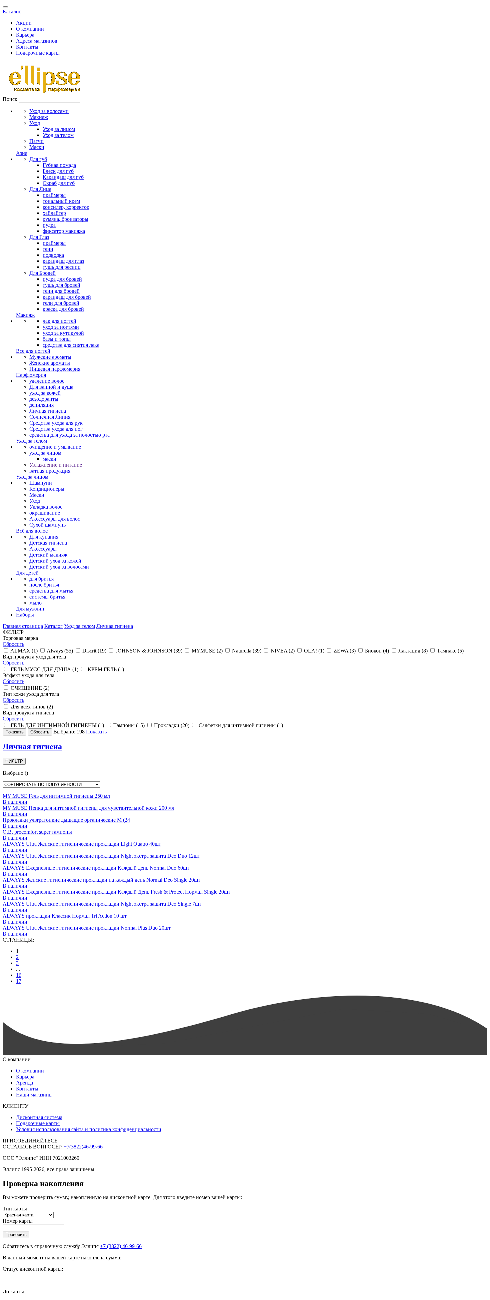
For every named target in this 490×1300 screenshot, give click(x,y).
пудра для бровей (62, 279)
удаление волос (46, 381)
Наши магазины (34, 1094)
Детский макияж (48, 555)
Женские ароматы (49, 363)
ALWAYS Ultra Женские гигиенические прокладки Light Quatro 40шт (82, 844)
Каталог (12, 11)
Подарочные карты (38, 53)
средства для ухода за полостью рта (69, 435)
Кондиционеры (46, 489)
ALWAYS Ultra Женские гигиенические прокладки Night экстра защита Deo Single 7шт (102, 904)
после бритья (44, 585)
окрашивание (44, 513)
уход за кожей (45, 393)
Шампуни (40, 483)
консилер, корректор (66, 207)
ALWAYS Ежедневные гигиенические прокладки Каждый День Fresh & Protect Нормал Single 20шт (116, 892)
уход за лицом (45, 453)
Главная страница (23, 626)
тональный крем (61, 201)
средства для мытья (51, 591)
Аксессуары (43, 549)
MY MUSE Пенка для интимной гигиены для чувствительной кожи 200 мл (88, 808)
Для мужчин (30, 609)
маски (49, 459)
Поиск (10, 99)
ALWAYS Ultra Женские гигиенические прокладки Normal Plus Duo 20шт (87, 928)
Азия (21, 153)
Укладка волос (45, 507)
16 (18, 975)
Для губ (38, 159)
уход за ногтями (61, 327)
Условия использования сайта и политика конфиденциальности (88, 1129)
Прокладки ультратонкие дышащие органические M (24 (66, 820)
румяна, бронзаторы (65, 219)
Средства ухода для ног (56, 429)
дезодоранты (43, 399)
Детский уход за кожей (55, 561)
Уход (34, 123)
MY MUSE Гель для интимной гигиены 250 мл (56, 796)
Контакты (27, 47)
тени (48, 249)
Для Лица (40, 189)
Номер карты (18, 1221)
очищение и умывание (55, 447)
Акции (24, 23)
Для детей (27, 573)
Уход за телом (58, 135)
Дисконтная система (39, 1117)
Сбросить (13, 644)
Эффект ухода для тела (28, 675)
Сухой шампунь (47, 525)
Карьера (25, 35)
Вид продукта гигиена (28, 712)
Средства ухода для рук (56, 423)
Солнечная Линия (49, 417)
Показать (96, 731)
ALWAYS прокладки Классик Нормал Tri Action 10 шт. (65, 916)
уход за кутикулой (63, 333)
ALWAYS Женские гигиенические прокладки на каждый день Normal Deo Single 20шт (101, 880)
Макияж (38, 117)
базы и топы (57, 339)
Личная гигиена (47, 411)
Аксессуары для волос (54, 519)
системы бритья (47, 597)
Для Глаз (39, 237)
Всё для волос (32, 531)
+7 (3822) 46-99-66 (121, 1246)
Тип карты (15, 1208)
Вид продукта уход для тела (34, 656)
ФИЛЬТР (14, 761)
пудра (49, 225)
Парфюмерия (31, 375)
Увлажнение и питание (55, 465)
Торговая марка (20, 638)
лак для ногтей (59, 321)
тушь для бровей (61, 285)
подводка (53, 255)
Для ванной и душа (51, 387)
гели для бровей (61, 303)
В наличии (15, 802)
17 (18, 981)
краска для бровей (63, 309)
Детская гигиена (48, 543)
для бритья (41, 579)
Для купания (43, 537)
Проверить (16, 1234)
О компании (30, 29)
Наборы (25, 615)
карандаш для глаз (63, 261)
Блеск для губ (58, 171)
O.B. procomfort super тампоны (37, 832)
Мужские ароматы (50, 357)
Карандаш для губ (63, 177)
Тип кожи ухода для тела (31, 694)
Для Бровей (42, 273)
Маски (36, 147)
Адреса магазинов (36, 41)
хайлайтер (54, 213)
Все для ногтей (33, 351)
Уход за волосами (49, 111)
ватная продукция (49, 471)
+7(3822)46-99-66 (83, 1146)
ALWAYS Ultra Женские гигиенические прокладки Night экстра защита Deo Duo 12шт (101, 856)
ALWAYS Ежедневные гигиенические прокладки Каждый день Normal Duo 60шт (96, 868)
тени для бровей (61, 291)
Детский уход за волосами (59, 567)
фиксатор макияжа (64, 231)
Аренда (24, 1082)
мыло (35, 603)
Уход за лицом (59, 129)
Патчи (36, 141)
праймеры (54, 195)
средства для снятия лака (71, 345)
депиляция (41, 405)
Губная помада (59, 165)
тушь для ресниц (62, 267)
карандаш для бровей (67, 297)
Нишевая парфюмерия (54, 369)
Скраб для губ (59, 183)
